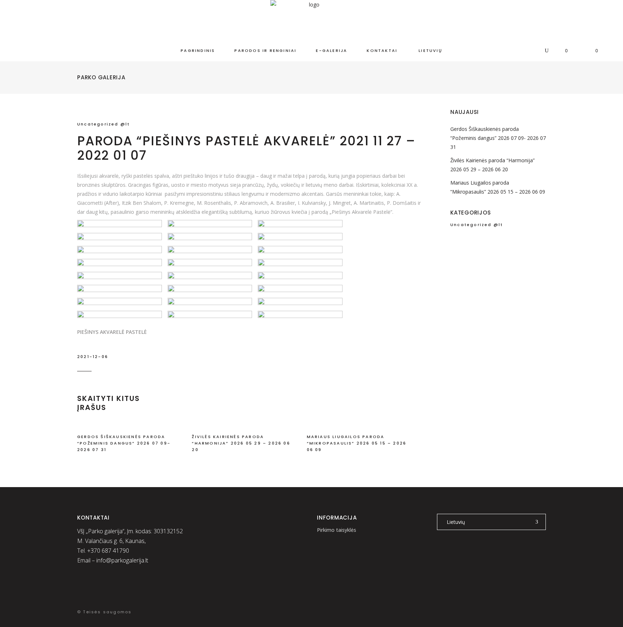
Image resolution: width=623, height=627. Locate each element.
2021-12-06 (92, 356)
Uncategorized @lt (103, 124)
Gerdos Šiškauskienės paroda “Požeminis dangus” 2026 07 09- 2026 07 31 (124, 443)
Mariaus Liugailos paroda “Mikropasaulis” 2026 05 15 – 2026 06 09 (357, 443)
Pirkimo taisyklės (336, 529)
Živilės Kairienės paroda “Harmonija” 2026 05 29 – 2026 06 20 (241, 443)
